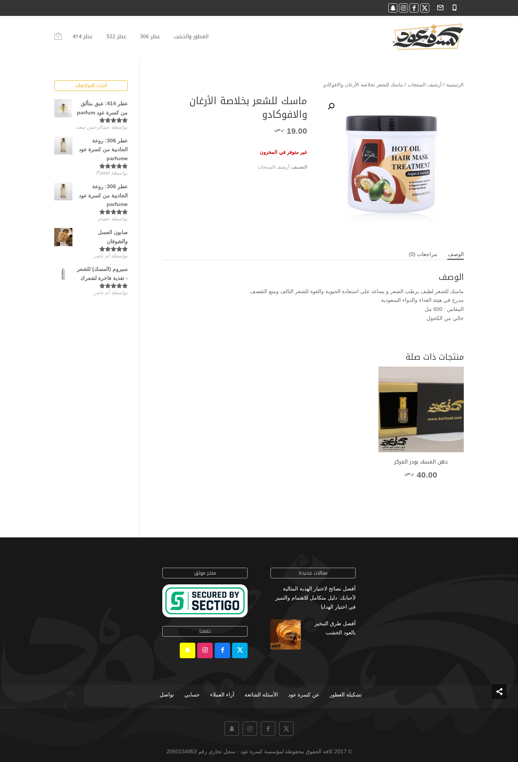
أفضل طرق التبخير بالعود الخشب (335, 628)
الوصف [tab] (456, 254)
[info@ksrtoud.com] (439, 7)
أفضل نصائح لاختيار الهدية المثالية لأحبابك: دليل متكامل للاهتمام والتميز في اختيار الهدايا (315, 598)
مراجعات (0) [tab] (423, 254)
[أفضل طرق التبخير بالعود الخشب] (285, 636)
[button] (331, 106)
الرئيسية (455, 84)
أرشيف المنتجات (425, 84)
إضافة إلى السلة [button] (421, 489)
